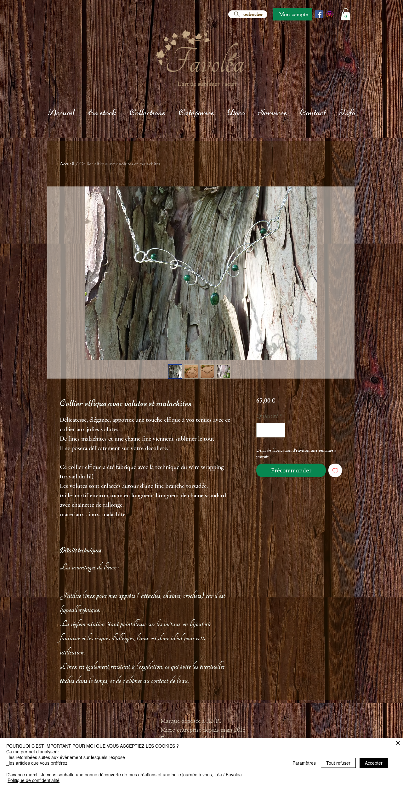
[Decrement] (262, 430)
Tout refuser (338, 763)
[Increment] (279, 430)
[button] (346, 14)
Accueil (67, 163)
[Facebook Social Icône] (319, 14)
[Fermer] (398, 743)
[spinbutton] (271, 430)
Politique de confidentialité (34, 780)
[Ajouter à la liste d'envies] (335, 470)
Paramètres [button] (304, 763)
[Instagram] (329, 14)
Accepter (374, 763)
